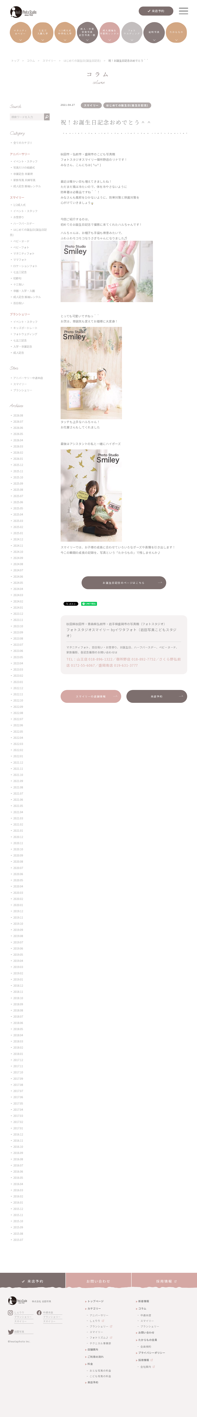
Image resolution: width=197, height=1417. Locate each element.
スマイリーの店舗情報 (91, 696)
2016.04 (18, 1184)
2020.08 (18, 861)
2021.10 (18, 775)
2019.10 (18, 923)
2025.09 (18, 483)
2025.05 (18, 508)
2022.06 (18, 725)
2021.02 (18, 824)
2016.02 (18, 1196)
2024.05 (18, 583)
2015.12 (18, 1209)
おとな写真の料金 (100, 1370)
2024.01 (18, 607)
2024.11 (18, 545)
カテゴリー (94, 1308)
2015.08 (18, 1233)
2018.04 (18, 1035)
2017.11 (18, 1066)
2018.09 (18, 1004)
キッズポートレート (25, 328)
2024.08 (18, 564)
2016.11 (18, 1140)
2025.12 (18, 465)
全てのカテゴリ (22, 143)
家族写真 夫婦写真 (24, 180)
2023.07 (18, 644)
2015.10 (18, 1221)
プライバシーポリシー (151, 1353)
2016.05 (18, 1177)
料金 (90, 1364)
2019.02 (18, 973)
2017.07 (18, 1091)
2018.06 (18, 1023)
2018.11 (18, 992)
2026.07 (18, 421)
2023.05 (18, 657)
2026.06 (18, 428)
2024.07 (18, 570)
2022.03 (18, 744)
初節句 (17, 278)
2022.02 (18, 750)
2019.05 (18, 954)
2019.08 (18, 936)
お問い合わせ (146, 1332)
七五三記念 (20, 272)
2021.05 (18, 806)
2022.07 (18, 719)
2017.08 (18, 1085)
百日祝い (18, 303)
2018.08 (18, 1010)
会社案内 (145, 1367)
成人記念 (18, 353)
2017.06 (18, 1097)
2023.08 (18, 638)
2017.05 (18, 1103)
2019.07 (18, 942)
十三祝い (18, 284)
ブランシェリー (22, 390)
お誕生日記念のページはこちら (124, 583)
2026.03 (18, 446)
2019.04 (18, 961)
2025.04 (18, 514)
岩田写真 (19, 1331)
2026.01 (18, 459)
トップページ (96, 1301)
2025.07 (18, 496)
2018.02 (18, 1047)
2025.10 (18, 477)
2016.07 (18, 1165)
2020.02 (18, 899)
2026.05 (18, 434)
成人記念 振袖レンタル (27, 186)
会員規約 (145, 1346)
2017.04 (18, 1109)
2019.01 (18, 979)
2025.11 (18, 471)
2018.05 (18, 1029)
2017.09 (18, 1078)
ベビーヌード (21, 241)
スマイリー (20, 384)
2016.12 (18, 1134)
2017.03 (18, 1116)
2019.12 (18, 911)
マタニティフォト (24, 253)
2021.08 (18, 787)
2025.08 (18, 489)
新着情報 (143, 1301)
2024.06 (18, 576)
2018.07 (18, 1016)
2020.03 (18, 893)
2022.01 (18, 756)
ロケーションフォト (25, 266)
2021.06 (18, 799)
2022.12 (18, 688)
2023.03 (18, 669)
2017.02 (18, 1122)
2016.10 (18, 1147)
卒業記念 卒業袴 (23, 174)
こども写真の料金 (100, 1376)
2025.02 (18, 527)
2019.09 (18, 930)
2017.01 (18, 1128)
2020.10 (18, 849)
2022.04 (18, 738)
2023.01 (18, 682)
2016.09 (18, 1153)
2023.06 (18, 651)
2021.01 (18, 830)
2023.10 (18, 626)
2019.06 (18, 948)
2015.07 (18, 1240)
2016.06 (18, 1171)
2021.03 (18, 818)
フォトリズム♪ (99, 1337)
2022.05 (18, 731)
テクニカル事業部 (100, 1343)
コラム (142, 1308)
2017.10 (18, 1072)
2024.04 (18, 589)
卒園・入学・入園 (24, 291)
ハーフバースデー (23, 223)
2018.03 (18, 1041)
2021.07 (18, 793)
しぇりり (19, 1312)
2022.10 (18, 700)
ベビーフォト (21, 247)
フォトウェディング (25, 334)
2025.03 (18, 521)
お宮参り (18, 217)
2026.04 (18, 440)
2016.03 (18, 1190)
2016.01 (18, 1202)
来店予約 (158, 11)
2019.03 (18, 967)
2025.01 (18, 533)
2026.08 (18, 415)
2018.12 (18, 985)
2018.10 (18, 998)
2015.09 (18, 1227)
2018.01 (18, 1054)
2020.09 (18, 855)
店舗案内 (93, 1349)
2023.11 (18, 620)
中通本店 (48, 1312)
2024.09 (18, 558)
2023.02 (18, 675)
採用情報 (143, 1360)
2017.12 (18, 1060)
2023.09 (18, 632)
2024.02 (18, 601)
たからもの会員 (147, 1340)
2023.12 (18, 613)
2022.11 (18, 694)
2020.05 (18, 880)
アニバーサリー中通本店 (28, 378)
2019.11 (18, 917)
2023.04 (18, 663)
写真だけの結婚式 (24, 167)
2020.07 (18, 868)
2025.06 (18, 502)
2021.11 (18, 768)
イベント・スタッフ (25, 161)
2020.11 (18, 843)
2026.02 (18, 452)
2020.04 (18, 886)
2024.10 (18, 552)
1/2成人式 (19, 205)
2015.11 (18, 1215)
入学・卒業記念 (22, 346)
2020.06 (18, 874)
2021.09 (18, 781)
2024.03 (18, 595)
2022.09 (18, 707)
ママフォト (20, 259)
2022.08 (18, 713)
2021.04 (18, 812)
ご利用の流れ (96, 1357)
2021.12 (18, 762)
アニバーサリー (99, 1315)
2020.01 (18, 905)
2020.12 (18, 837)
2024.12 (18, 539)
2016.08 (18, 1159)
